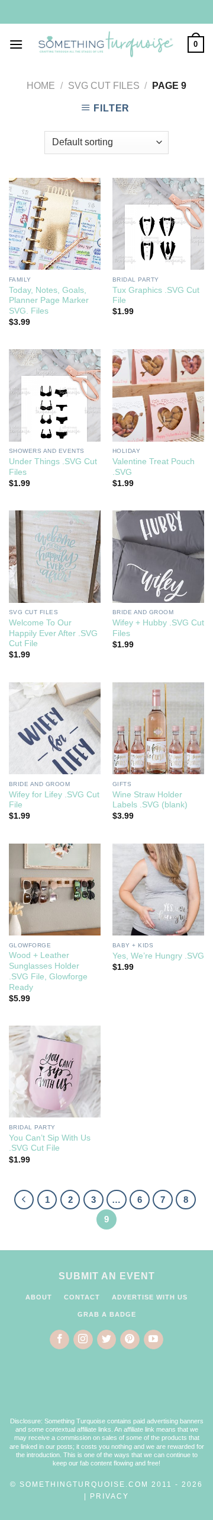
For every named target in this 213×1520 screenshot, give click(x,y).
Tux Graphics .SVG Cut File (155, 295)
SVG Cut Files (104, 86)
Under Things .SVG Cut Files (53, 467)
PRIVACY (109, 1496)
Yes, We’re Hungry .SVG (158, 955)
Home (41, 86)
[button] (106, 1391)
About (38, 1297)
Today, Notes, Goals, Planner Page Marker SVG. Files (49, 300)
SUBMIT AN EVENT (107, 1276)
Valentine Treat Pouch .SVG (153, 467)
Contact (82, 1297)
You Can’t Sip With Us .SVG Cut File (50, 1143)
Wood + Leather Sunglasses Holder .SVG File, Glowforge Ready (48, 971)
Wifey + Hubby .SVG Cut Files (158, 628)
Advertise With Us (150, 1297)
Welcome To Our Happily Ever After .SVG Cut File (53, 633)
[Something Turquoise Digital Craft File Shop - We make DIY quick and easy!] (105, 44)
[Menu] (16, 44)
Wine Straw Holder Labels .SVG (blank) (150, 800)
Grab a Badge (107, 1314)
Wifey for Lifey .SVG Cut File (54, 800)
